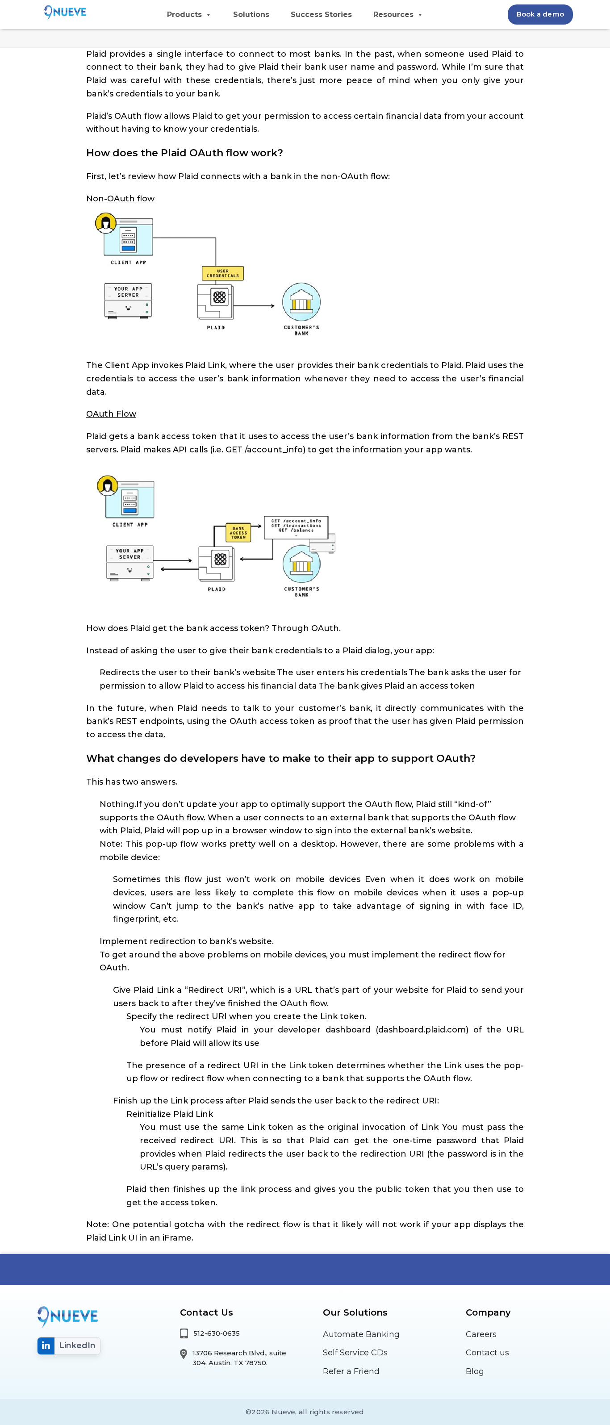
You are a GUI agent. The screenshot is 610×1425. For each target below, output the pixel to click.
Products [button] (184, 14)
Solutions (251, 14)
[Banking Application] (64, 12)
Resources (393, 14)
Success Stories (321, 14)
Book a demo (540, 14)
